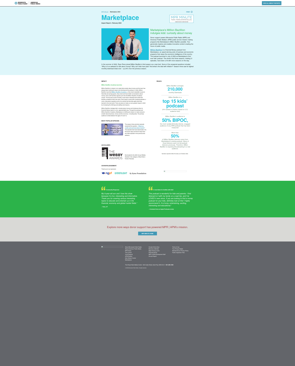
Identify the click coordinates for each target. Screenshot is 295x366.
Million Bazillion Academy (119, 92)
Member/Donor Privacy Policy (180, 251)
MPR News (128, 251)
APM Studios (128, 256)
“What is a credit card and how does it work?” (135, 127)
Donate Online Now (154, 247)
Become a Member (154, 249)
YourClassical (129, 254)
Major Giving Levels (154, 251)
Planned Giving (153, 252)
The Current (128, 252)
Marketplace (128, 260)
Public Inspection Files (178, 252)
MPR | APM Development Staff (157, 254)
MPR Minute (104, 12)
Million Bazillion (156, 50)
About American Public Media (133, 249)
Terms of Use (175, 247)
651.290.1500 (169, 265)
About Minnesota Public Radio (133, 247)
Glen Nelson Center (130, 258)
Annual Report (153, 256)
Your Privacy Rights (177, 249)
